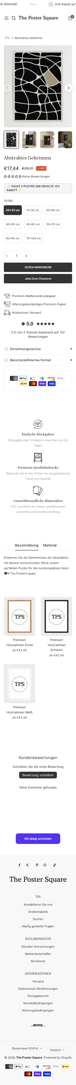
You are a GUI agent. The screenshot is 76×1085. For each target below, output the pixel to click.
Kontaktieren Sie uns (38, 904)
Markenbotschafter (38, 954)
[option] (38, 86)
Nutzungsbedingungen (38, 1010)
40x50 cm (12, 224)
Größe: (8, 201)
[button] (13, 176)
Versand (38, 981)
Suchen (38, 919)
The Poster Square (29, 1057)
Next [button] (68, 88)
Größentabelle (38, 912)
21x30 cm (32, 210)
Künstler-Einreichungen (38, 946)
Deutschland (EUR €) (25, 1048)
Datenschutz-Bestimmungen (38, 988)
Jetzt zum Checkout (38, 278)
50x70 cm (53, 224)
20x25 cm (13, 210)
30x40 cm (52, 210)
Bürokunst (38, 961)
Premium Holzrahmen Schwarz (56, 645)
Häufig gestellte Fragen (38, 926)
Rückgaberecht (38, 996)
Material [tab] (50, 545)
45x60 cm (33, 224)
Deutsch (55, 1050)
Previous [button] (7, 88)
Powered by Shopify (58, 1057)
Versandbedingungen (38, 1003)
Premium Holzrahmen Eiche (19, 642)
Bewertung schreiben (38, 775)
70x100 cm (33, 238)
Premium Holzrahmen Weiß (20, 709)
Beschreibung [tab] (26, 545)
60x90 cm (12, 238)
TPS (7, 38)
